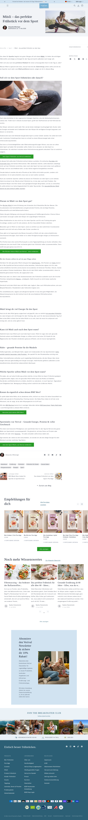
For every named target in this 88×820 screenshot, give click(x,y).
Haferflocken (36, 263)
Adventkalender (9, 793)
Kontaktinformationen (58, 815)
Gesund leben (45, 464)
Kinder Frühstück (10, 776)
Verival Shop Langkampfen (33, 766)
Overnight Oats (5, 163)
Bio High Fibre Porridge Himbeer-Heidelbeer (70, 536)
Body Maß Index (56, 405)
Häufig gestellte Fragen (31, 770)
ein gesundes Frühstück (53, 313)
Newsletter (28, 783)
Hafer (54, 263)
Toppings (18, 434)
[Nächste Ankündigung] (54, 1)
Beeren (18, 279)
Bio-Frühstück (8, 760)
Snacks (6, 780)
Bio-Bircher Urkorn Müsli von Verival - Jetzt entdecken (20, 251)
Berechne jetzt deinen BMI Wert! (13, 412)
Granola (6, 766)
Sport (10, 48)
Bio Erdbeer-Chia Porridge (12, 535)
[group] (7, 727)
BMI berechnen (45, 405)
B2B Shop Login (29, 792)
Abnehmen (4, 464)
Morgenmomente (6, 467)
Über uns (27, 760)
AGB (45, 763)
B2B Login (79, 1)
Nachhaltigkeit (29, 763)
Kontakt (47, 783)
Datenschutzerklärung (51, 780)
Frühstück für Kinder (33, 464)
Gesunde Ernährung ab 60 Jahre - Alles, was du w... (69, 583)
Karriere (27, 780)
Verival (10, 816)
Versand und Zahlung (51, 770)
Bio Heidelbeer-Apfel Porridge (50, 536)
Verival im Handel (30, 773)
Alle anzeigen (44, 549)
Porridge (52, 161)
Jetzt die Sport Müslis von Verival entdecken (17, 444)
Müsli (6, 770)
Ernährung (13, 464)
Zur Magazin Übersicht (53, 560)
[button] (7, 5)
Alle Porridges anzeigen (45, 503)
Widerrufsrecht (49, 773)
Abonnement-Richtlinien (52, 766)
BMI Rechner (10, 405)
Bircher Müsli (7, 205)
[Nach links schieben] (78, 504)
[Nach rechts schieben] (82, 504)
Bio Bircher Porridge (30, 535)
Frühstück (21, 464)
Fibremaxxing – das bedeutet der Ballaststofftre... (17, 583)
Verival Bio (3, 48)
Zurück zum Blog (45, 486)
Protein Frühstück (10, 773)
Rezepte (15, 467)
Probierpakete (8, 790)
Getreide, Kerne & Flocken (12, 786)
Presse (26, 776)
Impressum (47, 760)
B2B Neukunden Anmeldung (29, 788)
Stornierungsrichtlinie (77, 815)
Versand (50, 815)
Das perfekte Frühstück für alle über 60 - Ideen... (43, 583)
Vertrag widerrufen (50, 776)
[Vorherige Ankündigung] (5, 1)
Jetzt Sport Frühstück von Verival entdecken (17, 156)
